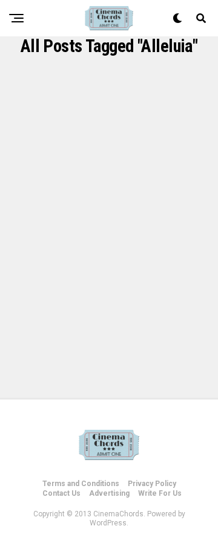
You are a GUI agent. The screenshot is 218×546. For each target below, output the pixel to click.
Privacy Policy (152, 483)
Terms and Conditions (80, 483)
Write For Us (160, 493)
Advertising (109, 493)
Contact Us (61, 493)
